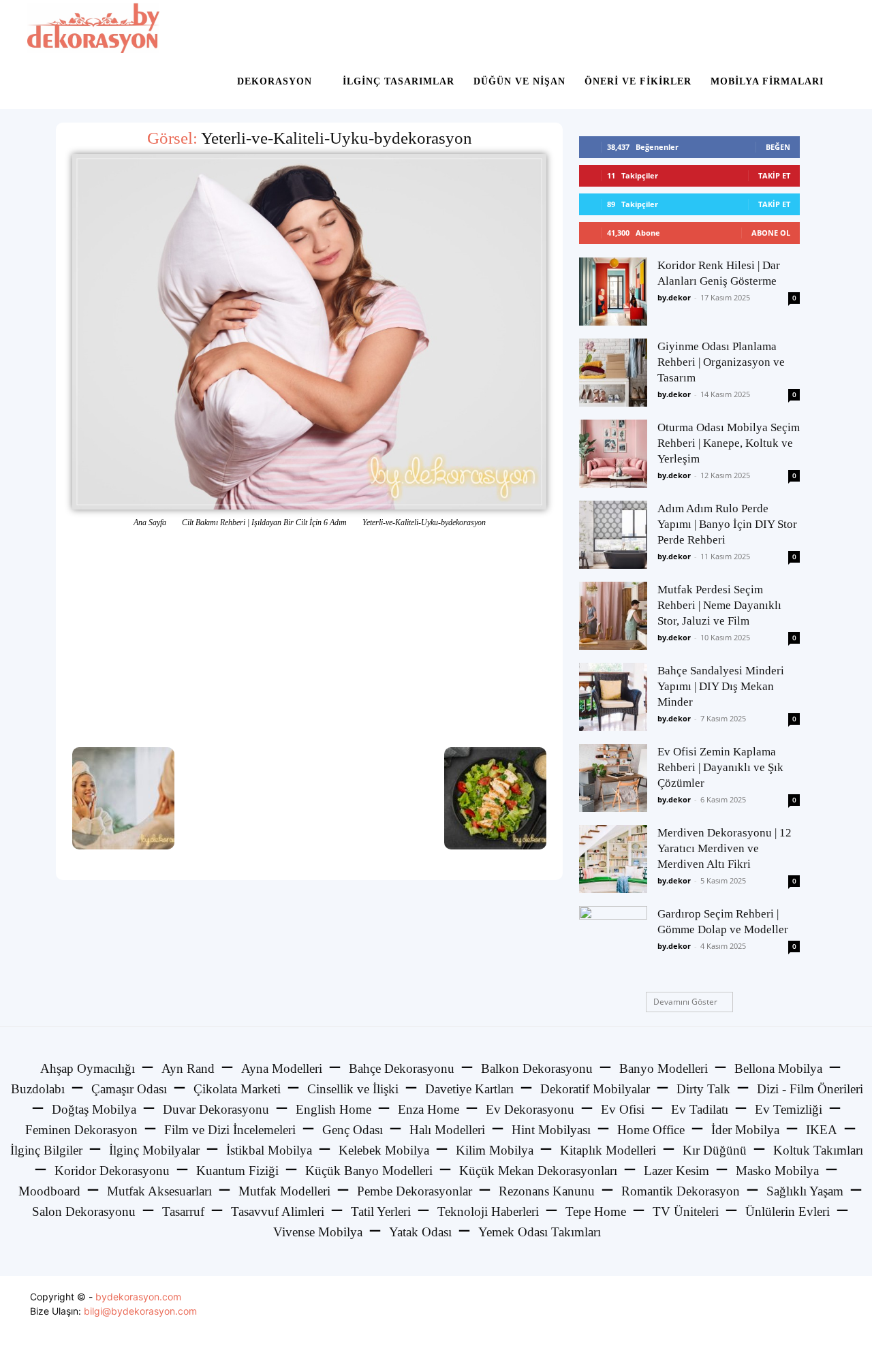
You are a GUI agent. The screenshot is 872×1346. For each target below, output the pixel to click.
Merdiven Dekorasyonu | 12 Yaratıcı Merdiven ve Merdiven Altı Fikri (724, 848)
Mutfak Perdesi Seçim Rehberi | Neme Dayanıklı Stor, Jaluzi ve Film (719, 605)
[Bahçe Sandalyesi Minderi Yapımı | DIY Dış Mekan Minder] (613, 697)
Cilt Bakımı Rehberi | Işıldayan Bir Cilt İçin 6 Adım (264, 522)
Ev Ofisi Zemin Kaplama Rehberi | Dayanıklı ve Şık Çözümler (720, 767)
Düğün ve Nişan (519, 81)
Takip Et (774, 175)
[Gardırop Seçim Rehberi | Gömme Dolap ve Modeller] (613, 940)
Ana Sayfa (150, 522)
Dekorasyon (274, 81)
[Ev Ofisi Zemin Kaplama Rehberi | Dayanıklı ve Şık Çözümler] (613, 778)
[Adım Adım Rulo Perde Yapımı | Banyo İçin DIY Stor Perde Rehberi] (613, 535)
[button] (828, 28)
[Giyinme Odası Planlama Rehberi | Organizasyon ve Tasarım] (613, 373)
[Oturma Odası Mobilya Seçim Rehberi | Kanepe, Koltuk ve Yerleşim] (613, 454)
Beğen (778, 147)
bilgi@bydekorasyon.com (140, 1311)
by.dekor (674, 297)
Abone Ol (770, 233)
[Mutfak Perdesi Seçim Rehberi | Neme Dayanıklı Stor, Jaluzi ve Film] (613, 616)
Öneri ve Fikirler (638, 81)
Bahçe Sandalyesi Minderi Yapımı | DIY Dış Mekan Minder (720, 686)
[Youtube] (830, 1311)
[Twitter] (799, 1311)
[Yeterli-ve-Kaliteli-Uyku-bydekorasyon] (309, 332)
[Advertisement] (309, 638)
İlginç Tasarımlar (398, 81)
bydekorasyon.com (138, 1296)
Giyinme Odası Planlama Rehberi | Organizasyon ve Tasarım (721, 362)
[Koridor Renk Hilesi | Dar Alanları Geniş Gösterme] (613, 291)
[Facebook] (769, 1311)
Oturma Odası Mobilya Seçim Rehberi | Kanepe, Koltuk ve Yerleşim (728, 443)
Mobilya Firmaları (767, 81)
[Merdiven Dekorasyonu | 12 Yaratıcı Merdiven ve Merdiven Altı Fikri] (613, 859)
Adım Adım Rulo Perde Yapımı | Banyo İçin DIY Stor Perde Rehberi (727, 524)
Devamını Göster (685, 1001)
